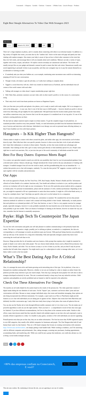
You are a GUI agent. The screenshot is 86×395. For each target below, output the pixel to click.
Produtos (76, 5)
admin (9, 45)
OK (6, 393)
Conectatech (19, 5)
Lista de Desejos (68, 5)
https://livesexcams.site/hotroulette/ (14, 327)
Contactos (48, 5)
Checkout (41, 5)
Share (5, 344)
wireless (7, 42)
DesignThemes (35, 381)
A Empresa (28, 5)
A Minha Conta (57, 5)
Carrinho (34, 5)
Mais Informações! (70, 364)
